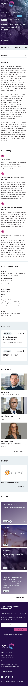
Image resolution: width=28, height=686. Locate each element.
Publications (7, 12)
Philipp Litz (5, 392)
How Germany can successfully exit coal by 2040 (13, 555)
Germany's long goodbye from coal (14, 507)
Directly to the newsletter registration (13, 634)
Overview (4, 55)
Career (3, 681)
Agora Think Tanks (7, 671)
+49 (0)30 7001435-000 (11, 664)
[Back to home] (14, 646)
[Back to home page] (7, 4)
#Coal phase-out (5, 40)
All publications (20, 597)
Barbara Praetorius (7, 441)
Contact (8, 681)
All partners (21, 486)
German (20, 16)
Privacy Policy (20, 681)
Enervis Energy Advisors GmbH (10, 482)
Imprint (13, 681)
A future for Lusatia (9, 531)
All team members (19, 451)
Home (2, 12)
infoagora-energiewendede (10, 666)
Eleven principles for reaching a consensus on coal (13, 578)
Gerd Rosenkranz (7, 416)
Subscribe (20, 629)
